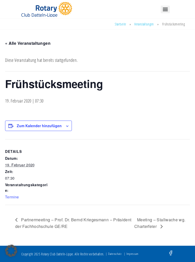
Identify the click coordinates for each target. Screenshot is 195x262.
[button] (11, 251)
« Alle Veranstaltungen (28, 43)
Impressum (132, 254)
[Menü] (165, 9)
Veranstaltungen (144, 24)
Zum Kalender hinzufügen (39, 125)
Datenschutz (114, 254)
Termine (12, 196)
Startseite (120, 24)
